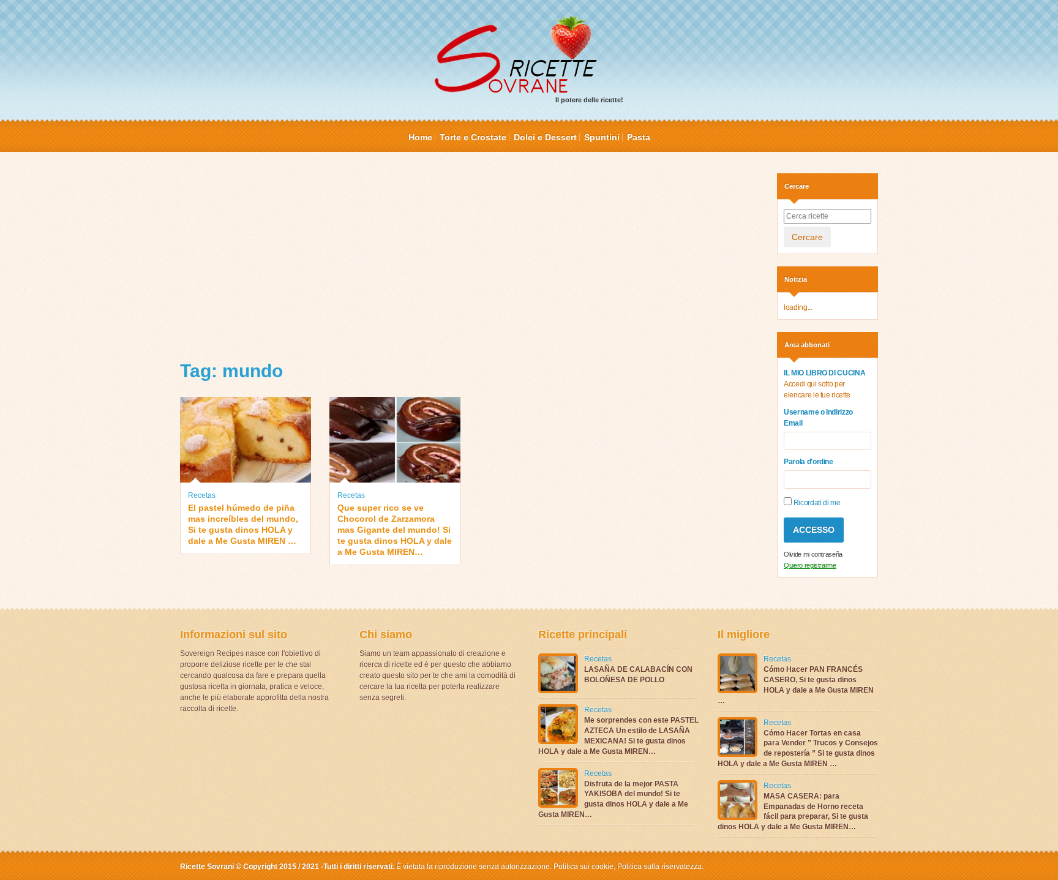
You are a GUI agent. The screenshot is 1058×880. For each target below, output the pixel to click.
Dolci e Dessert (545, 137)
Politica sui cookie (583, 866)
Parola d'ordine (808, 461)
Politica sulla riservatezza (658, 866)
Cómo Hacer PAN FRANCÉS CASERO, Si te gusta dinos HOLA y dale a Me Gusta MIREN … (796, 684)
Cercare (807, 237)
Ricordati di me (816, 502)
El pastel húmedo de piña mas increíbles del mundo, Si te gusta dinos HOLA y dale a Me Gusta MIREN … (243, 524)
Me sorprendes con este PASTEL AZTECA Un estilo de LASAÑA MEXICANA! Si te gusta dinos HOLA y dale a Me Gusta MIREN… (618, 735)
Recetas (202, 495)
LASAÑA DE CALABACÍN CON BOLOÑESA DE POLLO (638, 674)
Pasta (638, 137)
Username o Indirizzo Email (818, 417)
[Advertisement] (469, 259)
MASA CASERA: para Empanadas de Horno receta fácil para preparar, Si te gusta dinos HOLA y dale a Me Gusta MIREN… (793, 811)
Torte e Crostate (473, 137)
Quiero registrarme (810, 565)
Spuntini (602, 137)
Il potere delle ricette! (589, 99)
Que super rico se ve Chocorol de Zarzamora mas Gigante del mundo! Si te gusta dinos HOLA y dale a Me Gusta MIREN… (394, 530)
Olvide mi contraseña (813, 554)
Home (420, 137)
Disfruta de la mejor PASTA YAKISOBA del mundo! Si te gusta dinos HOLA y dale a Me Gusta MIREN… (613, 799)
